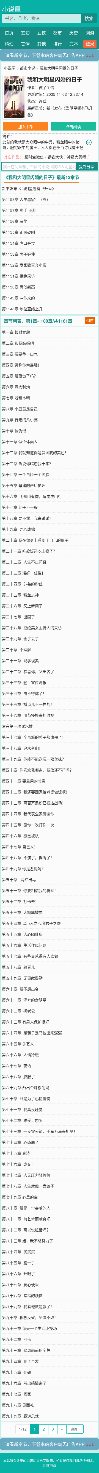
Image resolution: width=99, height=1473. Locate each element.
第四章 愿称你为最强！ (22, 365)
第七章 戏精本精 (16, 397)
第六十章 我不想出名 (20, 989)
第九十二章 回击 (16, 1339)
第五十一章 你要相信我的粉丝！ (30, 890)
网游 (90, 33)
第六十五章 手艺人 (18, 1043)
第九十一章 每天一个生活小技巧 (29, 1328)
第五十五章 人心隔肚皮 (22, 934)
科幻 (9, 44)
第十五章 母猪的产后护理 (23, 485)
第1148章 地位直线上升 (22, 308)
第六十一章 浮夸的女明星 (24, 1000)
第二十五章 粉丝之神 (20, 594)
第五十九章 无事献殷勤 (22, 978)
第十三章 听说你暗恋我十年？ (27, 463)
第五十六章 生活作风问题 (24, 945)
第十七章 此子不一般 (20, 507)
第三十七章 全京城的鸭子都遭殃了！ (34, 737)
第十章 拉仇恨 (14, 430)
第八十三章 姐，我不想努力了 (27, 1240)
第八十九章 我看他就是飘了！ (28, 1306)
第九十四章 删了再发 (20, 1361)
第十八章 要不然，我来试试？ (27, 518)
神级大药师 (76, 157)
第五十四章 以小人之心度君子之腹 (31, 923)
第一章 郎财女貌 (16, 332)
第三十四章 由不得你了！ (24, 693)
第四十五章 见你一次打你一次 (28, 824)
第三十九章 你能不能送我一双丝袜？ (34, 759)
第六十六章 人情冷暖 (20, 1054)
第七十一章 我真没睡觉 (22, 1109)
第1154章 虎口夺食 (18, 243)
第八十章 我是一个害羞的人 (26, 1208)
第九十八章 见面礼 (18, 1405)
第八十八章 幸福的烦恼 (22, 1295)
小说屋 (11, 8)
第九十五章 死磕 (16, 1372)
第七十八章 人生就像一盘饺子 (28, 1186)
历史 (73, 33)
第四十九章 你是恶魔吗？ (23, 868)
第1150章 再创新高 (18, 287)
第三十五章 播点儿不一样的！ (28, 704)
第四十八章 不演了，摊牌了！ (28, 857)
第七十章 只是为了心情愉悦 (26, 1098)
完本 (73, 44)
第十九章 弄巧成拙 (18, 529)
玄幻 (25, 33)
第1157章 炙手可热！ (20, 210)
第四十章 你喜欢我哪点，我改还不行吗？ (37, 770)
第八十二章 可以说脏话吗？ (26, 1229)
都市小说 (27, 68)
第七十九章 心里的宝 (20, 1197)
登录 (90, 44)
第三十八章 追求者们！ (22, 748)
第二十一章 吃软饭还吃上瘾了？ (29, 551)
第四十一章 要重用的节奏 (23, 781)
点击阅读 (73, 126)
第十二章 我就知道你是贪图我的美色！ (35, 452)
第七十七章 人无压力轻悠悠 (26, 1175)
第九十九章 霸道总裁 (20, 1416)
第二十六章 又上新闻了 (22, 605)
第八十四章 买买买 (18, 1251)
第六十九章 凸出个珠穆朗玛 (25, 1087)
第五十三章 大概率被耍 (22, 912)
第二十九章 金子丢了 (20, 638)
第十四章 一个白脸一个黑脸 (25, 474)
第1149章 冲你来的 (18, 298)
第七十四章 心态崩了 (20, 1142)
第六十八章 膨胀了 (18, 1076)
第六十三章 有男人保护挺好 (25, 1021)
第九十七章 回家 (16, 1394)
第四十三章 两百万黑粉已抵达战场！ (34, 802)
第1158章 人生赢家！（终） (26, 199)
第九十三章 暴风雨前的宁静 (26, 1350)
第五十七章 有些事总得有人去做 (30, 956)
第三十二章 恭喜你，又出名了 (28, 671)
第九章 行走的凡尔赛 (20, 419)
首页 (9, 33)
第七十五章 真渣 (16, 1153)
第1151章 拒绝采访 (18, 276)
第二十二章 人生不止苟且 (24, 562)
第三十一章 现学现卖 (20, 660)
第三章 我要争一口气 (20, 354)
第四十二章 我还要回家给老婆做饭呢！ (36, 792)
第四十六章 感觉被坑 (20, 835)
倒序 (90, 320)
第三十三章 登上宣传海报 (24, 682)
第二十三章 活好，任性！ (23, 573)
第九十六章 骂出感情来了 (24, 1383)
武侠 (41, 33)
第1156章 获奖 (14, 221)
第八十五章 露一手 (18, 1262)
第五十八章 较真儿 (18, 967)
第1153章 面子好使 (18, 254)
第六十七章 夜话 (16, 1065)
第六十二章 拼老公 (18, 1010)
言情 (25, 44)
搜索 (89, 18)
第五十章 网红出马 (19, 879)
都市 (57, 33)
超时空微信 (34, 157)
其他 (41, 44)
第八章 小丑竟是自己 (20, 408)
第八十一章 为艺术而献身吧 (26, 1218)
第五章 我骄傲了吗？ (20, 376)
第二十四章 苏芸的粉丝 (22, 584)
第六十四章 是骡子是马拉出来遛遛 (32, 1032)
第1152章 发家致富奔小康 (24, 265)
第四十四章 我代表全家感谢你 (28, 813)
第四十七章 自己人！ (20, 846)
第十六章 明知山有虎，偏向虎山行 (32, 496)
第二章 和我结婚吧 (18, 343)
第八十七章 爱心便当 (20, 1284)
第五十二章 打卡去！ (20, 901)
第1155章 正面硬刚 (18, 232)
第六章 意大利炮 (16, 386)
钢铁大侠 (55, 157)
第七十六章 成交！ (18, 1164)
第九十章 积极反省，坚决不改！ (30, 1317)
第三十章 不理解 (16, 649)
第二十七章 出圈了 (18, 616)
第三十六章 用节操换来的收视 (28, 715)
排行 (57, 44)
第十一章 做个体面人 (20, 441)
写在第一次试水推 (17, 726)
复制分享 (86, 166)
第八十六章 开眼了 (18, 1273)
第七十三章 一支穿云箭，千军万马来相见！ (39, 1131)
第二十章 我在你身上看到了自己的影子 (35, 540)
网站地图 (49, 1465)
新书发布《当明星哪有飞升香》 (29, 188)
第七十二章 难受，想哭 (22, 1120)
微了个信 (46, 87)
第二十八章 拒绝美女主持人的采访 (32, 627)
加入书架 (26, 126)
